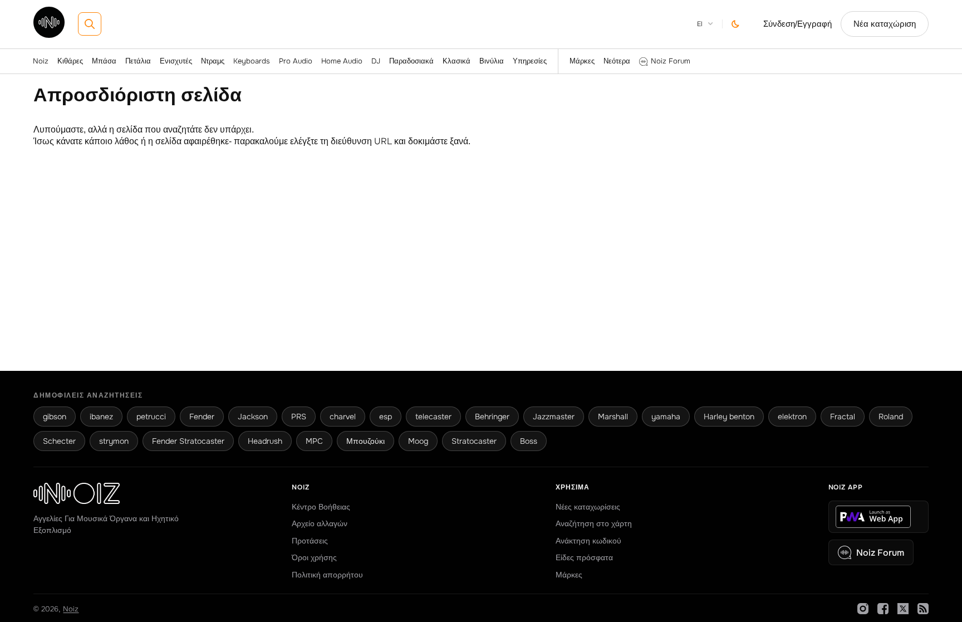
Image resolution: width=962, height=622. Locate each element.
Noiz (40, 61)
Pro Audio (295, 61)
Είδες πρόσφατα (584, 557)
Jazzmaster (554, 417)
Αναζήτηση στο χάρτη (594, 523)
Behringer (492, 417)
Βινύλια (491, 61)
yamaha (665, 417)
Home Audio (341, 61)
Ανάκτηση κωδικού (588, 541)
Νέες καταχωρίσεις (588, 507)
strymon (114, 441)
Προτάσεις (310, 541)
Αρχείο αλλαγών (319, 523)
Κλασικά (456, 61)
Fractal (842, 417)
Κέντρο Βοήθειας (321, 507)
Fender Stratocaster (188, 441)
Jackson (253, 417)
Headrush (265, 441)
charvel (343, 417)
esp (385, 417)
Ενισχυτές (176, 61)
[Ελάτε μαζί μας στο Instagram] (862, 608)
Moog (418, 441)
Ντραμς (212, 61)
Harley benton (729, 417)
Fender (201, 417)
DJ (375, 61)
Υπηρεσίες (530, 61)
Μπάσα (104, 61)
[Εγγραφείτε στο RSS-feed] (923, 608)
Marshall (613, 417)
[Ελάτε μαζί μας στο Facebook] (883, 608)
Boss (528, 441)
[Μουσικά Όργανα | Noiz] (49, 35)
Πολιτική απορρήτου (327, 575)
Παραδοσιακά (411, 61)
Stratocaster (474, 441)
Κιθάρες (70, 61)
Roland (890, 417)
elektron (792, 417)
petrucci (151, 417)
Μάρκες (582, 61)
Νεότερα (616, 61)
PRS (298, 417)
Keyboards (251, 61)
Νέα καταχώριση (884, 24)
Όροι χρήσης (314, 557)
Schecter (59, 441)
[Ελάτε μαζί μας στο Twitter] (903, 608)
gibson (54, 417)
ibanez (101, 417)
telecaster (433, 417)
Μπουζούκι (365, 441)
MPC (314, 441)
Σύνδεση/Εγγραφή (797, 24)
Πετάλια (138, 61)
